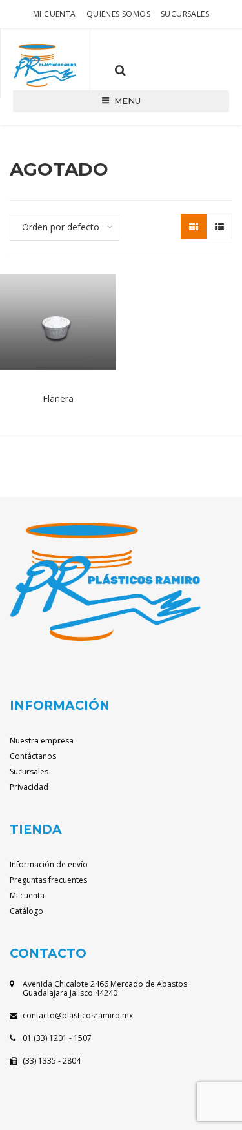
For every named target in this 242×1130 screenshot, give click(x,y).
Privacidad (29, 787)
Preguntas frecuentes (48, 879)
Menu (127, 101)
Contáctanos (33, 756)
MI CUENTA (54, 13)
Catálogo (26, 910)
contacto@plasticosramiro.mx (78, 1015)
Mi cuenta (27, 895)
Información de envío (49, 864)
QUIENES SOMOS (118, 13)
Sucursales (185, 13)
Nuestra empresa (42, 740)
